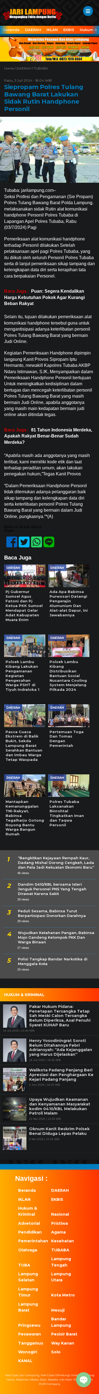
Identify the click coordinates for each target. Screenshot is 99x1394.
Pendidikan (30, 1232)
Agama (58, 1232)
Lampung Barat (28, 1307)
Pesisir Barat (64, 1334)
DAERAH (33, 29)
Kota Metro (63, 1295)
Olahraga (27, 1250)
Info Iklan (65, 1379)
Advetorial (29, 1223)
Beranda (11, 29)
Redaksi (53, 1379)
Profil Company (49, 1384)
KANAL (25, 1360)
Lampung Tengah (61, 1261)
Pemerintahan (31, 1240)
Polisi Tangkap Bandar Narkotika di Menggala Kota (52, 961)
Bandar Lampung (61, 1322)
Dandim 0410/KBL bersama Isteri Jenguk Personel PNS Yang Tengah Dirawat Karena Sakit (52, 889)
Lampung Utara (61, 1276)
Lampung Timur (28, 1292)
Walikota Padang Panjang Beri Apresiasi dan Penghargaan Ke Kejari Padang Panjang (61, 1075)
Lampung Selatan (28, 1276)
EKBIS (68, 29)
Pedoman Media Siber (31, 1379)
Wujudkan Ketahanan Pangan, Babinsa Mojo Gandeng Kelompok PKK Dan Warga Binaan (56, 937)
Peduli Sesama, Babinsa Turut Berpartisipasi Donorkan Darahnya (52, 913)
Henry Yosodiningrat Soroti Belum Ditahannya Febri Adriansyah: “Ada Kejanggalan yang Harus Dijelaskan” (60, 1047)
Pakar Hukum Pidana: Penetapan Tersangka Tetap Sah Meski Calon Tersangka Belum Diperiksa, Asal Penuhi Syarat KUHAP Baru (59, 1015)
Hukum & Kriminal (27, 1211)
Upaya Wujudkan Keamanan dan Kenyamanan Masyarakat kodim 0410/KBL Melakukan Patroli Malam (59, 1106)
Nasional (60, 1214)
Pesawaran (29, 1334)
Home (10, 1379)
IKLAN (52, 29)
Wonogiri (27, 1351)
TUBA (24, 1265)
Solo (56, 1351)
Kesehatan (62, 1240)
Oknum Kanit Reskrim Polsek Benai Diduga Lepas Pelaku (59, 1131)
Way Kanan (62, 1343)
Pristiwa (59, 1223)
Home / (10, 68)
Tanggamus (30, 1343)
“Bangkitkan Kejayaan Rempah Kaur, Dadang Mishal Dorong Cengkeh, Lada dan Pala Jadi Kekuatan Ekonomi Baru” (56, 862)
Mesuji (58, 1310)
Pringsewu (29, 1325)
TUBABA (41, 68)
